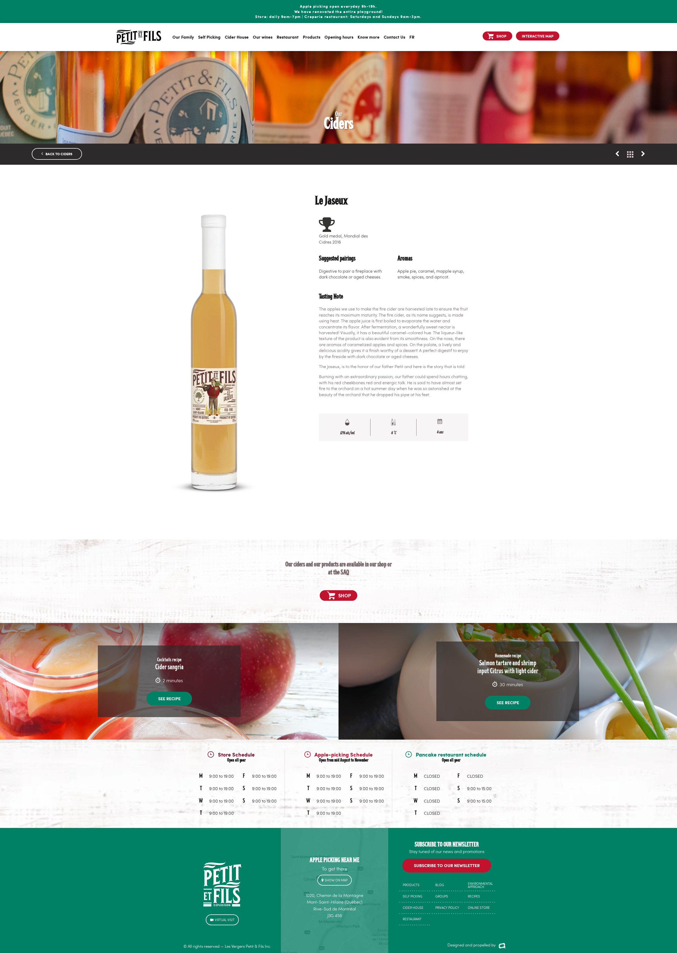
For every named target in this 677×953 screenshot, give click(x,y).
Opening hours (338, 37)
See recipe (169, 698)
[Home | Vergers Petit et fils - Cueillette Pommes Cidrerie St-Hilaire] (138, 37)
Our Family (183, 37)
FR (411, 37)
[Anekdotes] (502, 945)
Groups (441, 896)
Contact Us (394, 37)
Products (311, 37)
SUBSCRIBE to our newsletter (447, 865)
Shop (501, 36)
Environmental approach (480, 885)
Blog (439, 884)
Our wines (262, 37)
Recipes (474, 896)
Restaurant (288, 37)
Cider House (237, 37)
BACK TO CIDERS (56, 153)
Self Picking (209, 37)
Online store (479, 907)
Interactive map (538, 36)
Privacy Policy (447, 907)
